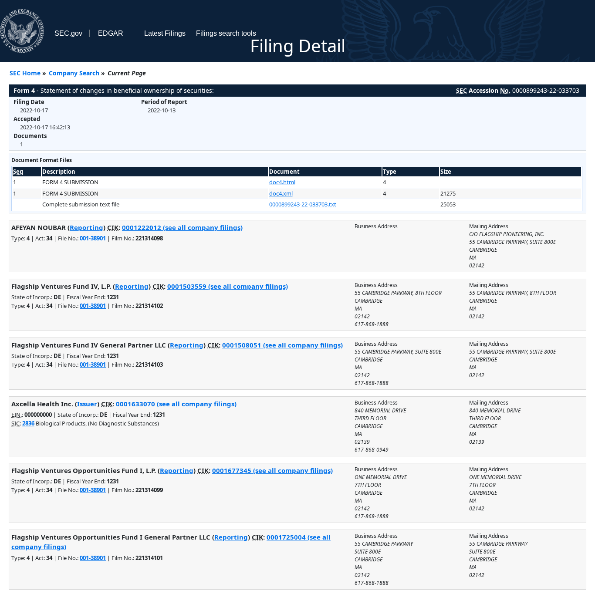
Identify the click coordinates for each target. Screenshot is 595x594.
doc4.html (282, 182)
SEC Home (25, 73)
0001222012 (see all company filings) (182, 227)
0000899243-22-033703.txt (302, 204)
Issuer (87, 403)
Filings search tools (226, 33)
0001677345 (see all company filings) (272, 470)
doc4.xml (281, 193)
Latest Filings (165, 33)
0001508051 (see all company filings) (282, 345)
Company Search (74, 73)
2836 (28, 423)
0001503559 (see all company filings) (227, 286)
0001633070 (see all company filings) (176, 403)
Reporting (86, 227)
